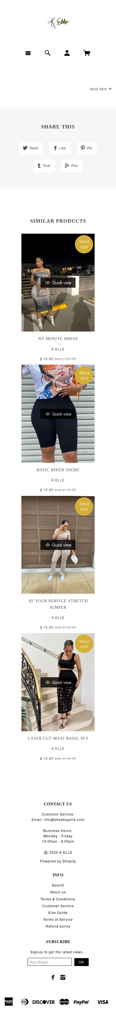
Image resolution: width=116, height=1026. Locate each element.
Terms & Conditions (58, 898)
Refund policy (58, 926)
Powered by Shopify (58, 861)
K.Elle (58, 349)
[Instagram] (63, 977)
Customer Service (58, 905)
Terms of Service (58, 919)
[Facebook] (53, 977)
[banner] (58, 22)
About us (58, 891)
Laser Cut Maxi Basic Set (58, 738)
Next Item (99, 88)
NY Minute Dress (58, 339)
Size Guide (58, 912)
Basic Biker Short (58, 470)
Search (58, 885)
